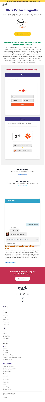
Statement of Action (7, 389)
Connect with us (7, 363)
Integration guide (22, 174)
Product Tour (6, 322)
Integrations (6, 319)
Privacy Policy (6, 382)
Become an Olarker (7, 359)
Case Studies (6, 324)
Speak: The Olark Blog (8, 366)
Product (5, 306)
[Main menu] (42, 4)
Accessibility (6, 387)
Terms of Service (7, 379)
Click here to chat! (22, 185)
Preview (38, 1)
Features (5, 317)
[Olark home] (4, 4)
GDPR (4, 384)
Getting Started (6, 336)
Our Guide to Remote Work (9, 369)
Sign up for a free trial (22, 34)
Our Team (5, 350)
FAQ (4, 331)
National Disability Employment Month (12, 357)
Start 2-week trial (22, 278)
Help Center (6, 333)
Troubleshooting (7, 338)
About (4, 346)
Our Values (5, 352)
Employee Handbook (8, 355)
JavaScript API (6, 340)
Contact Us (5, 376)
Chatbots (5, 315)
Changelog (5, 343)
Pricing (4, 310)
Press (4, 373)
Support (5, 328)
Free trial (5, 312)
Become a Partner (7, 371)
